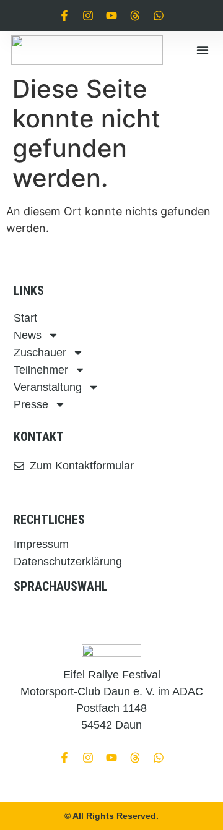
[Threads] (135, 15)
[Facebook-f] (64, 15)
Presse (31, 404)
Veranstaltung (48, 387)
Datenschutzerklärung (68, 561)
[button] (202, 50)
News (28, 335)
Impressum (41, 544)
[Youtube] (111, 15)
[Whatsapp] (158, 15)
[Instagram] (88, 15)
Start (25, 318)
